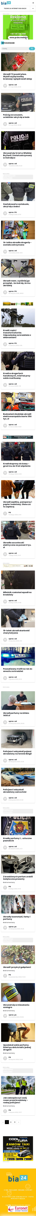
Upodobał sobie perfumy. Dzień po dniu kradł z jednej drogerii (17, 1047)
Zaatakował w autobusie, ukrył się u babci (16, 205)
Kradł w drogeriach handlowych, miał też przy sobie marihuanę (16, 375)
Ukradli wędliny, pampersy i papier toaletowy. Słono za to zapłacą (17, 504)
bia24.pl (22, 1198)
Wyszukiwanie (8, 43)
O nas (6, 1190)
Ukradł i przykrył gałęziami (17, 967)
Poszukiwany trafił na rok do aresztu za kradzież (17, 670)
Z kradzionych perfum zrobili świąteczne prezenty (18, 877)
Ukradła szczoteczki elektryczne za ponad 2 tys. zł (17, 545)
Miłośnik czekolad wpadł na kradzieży (17, 593)
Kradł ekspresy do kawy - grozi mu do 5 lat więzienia (16, 464)
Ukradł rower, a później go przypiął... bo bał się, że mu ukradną (16, 283)
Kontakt (29, 1190)
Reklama (21, 1190)
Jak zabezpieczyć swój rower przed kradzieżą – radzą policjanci (15, 1100)
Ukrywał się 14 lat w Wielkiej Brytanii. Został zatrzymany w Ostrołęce (17, 155)
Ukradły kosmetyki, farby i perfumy (16, 917)
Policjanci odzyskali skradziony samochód (14, 790)
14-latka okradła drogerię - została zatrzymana (17, 243)
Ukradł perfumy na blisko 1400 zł (16, 714)
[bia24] (6, 3)
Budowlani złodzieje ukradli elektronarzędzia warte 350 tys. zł (17, 416)
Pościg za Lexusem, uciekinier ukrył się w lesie (16, 116)
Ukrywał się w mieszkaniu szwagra (16, 1006)
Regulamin (13, 1190)
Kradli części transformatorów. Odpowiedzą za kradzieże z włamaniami (17, 334)
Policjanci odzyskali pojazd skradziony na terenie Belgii (17, 752)
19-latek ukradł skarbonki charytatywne (16, 631)
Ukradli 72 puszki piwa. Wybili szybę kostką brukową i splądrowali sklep (17, 76)
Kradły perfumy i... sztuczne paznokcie (17, 839)
